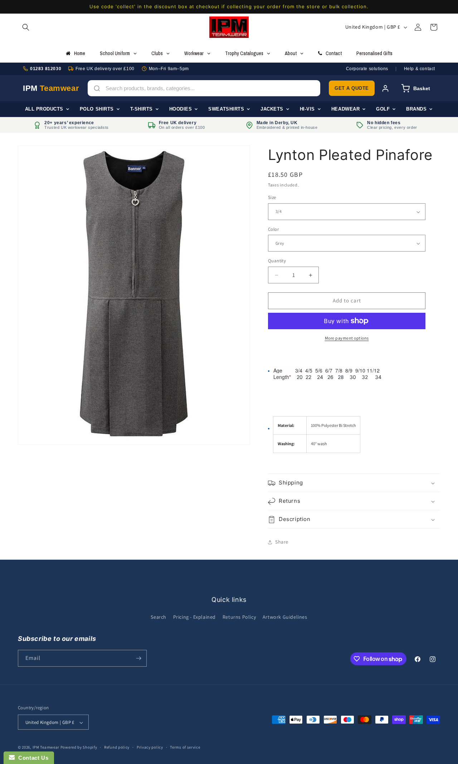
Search (158, 617)
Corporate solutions (367, 68)
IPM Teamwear (46, 747)
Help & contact (419, 68)
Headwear (345, 109)
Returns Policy (239, 617)
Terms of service (185, 747)
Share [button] (281, 542)
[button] (26, 27)
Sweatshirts (226, 109)
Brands (416, 109)
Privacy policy (150, 747)
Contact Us (31, 758)
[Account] (385, 88)
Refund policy (117, 747)
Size (272, 198)
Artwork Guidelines (285, 617)
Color (273, 229)
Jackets (271, 109)
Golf (383, 109)
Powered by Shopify (78, 747)
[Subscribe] (138, 658)
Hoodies (180, 109)
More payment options (347, 338)
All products (44, 109)
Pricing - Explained (194, 617)
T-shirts (141, 109)
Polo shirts (97, 109)
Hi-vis (307, 109)
